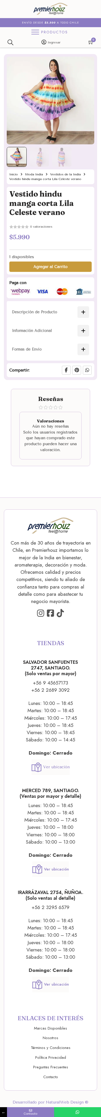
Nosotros (50, 1038)
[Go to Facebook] (50, 613)
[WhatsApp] (87, 370)
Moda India (34, 174)
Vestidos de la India (65, 174)
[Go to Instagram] (40, 613)
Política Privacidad (50, 1057)
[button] (87, 64)
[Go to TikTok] (60, 613)
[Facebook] (66, 370)
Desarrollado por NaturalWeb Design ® (50, 1102)
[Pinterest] (76, 370)
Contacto (50, 1077)
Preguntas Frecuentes (50, 1067)
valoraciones (41, 226)
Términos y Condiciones (50, 1048)
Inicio (13, 174)
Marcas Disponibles (50, 1028)
